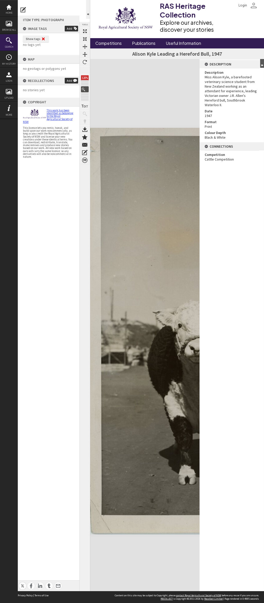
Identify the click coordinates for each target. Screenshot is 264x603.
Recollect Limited (213, 598)
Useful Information (183, 43)
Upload (8, 97)
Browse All (9, 29)
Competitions (108, 43)
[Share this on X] (23, 583)
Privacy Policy (25, 595)
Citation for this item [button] (85, 160)
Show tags (33, 39)
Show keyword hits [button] (85, 114)
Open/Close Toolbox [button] (88, 9)
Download (85, 129)
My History (9, 63)
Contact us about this (85, 145)
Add (69, 28)
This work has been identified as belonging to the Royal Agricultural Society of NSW (48, 116)
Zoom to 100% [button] (85, 70)
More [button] (9, 114)
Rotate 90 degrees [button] (85, 62)
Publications (143, 43)
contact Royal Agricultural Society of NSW (198, 595)
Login (9, 80)
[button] (85, 89)
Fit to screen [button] (85, 39)
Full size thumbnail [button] (85, 31)
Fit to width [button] (85, 47)
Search (9, 46)
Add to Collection (85, 137)
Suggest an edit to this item (23, 10)
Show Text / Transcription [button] (85, 106)
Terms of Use (41, 595)
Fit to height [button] (85, 54)
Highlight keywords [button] (85, 121)
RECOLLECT (167, 598)
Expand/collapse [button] (262, 63)
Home (9, 12)
